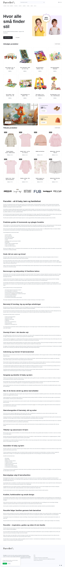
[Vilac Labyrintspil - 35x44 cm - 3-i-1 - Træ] (25, 56)
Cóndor (34, 404)
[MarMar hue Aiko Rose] (40, 140)
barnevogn (31, 215)
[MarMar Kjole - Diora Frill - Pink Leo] (55, 140)
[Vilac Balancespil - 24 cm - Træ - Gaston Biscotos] (55, 83)
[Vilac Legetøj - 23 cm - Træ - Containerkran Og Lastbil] (40, 83)
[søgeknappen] (44, 2)
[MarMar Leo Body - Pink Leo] (25, 167)
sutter (47, 215)
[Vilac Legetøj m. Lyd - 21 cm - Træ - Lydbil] (10, 56)
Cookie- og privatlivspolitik (38, 560)
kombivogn (13, 293)
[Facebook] (59, 565)
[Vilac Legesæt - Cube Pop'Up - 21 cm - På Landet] (10, 83)
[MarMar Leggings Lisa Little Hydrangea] (40, 167)
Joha (38, 214)
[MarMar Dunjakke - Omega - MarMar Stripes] (10, 140)
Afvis (9, 563)
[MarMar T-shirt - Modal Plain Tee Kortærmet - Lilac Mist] (10, 167)
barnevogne (5, 205)
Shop (34, 556)
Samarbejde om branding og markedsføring (41, 557)
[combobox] (31, 2)
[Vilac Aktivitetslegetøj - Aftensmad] (55, 56)
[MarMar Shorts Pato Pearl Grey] (55, 167)
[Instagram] (61, 565)
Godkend (5, 563)
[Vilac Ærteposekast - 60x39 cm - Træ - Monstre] (40, 56)
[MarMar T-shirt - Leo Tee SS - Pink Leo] (25, 140)
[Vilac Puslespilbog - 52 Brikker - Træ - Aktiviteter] (25, 83)
